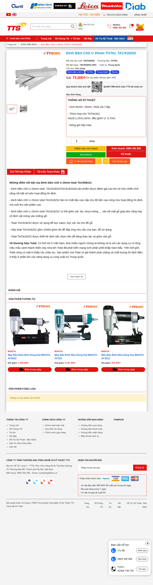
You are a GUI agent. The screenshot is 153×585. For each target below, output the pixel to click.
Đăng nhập (140, 15)
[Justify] (72, 27)
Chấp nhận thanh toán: (90, 478)
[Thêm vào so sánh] (106, 161)
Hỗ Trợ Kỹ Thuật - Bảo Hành (110, 38)
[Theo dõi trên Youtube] (51, 481)
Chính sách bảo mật (54, 425)
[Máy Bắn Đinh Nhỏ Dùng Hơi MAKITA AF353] (76, 326)
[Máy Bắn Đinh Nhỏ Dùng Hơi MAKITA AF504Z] (30, 326)
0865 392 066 (119, 27)
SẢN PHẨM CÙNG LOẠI (22, 389)
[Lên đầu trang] (148, 62)
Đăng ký (140, 467)
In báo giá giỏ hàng (83, 161)
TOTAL (90, 72)
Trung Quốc (102, 72)
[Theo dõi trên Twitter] (37, 481)
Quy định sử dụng (53, 429)
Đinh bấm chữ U (75, 72)
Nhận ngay (142, 551)
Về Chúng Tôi (62, 38)
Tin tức (76, 38)
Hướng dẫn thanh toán (91, 429)
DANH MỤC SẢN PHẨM (20, 39)
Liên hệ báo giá (119, 161)
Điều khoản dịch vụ (90, 436)
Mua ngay (86, 154)
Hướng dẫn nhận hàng (91, 432)
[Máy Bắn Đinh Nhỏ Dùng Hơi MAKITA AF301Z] (123, 326)
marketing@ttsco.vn (48, 473)
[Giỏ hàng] (131, 26)
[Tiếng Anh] (14, 14)
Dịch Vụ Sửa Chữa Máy (20, 443)
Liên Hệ (13, 447)
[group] (35, 77)
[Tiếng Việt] (8, 14)
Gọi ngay (142, 569)
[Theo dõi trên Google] (44, 481)
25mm (115, 72)
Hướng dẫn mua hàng (91, 425)
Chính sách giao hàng (55, 432)
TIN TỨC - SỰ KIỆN (89, 14)
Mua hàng (142, 559)
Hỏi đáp (88, 38)
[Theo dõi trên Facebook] (29, 481)
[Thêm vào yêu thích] (99, 161)
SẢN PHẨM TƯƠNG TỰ (22, 299)
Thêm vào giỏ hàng (86, 148)
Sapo (21, 506)
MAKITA (12, 351)
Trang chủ (46, 38)
